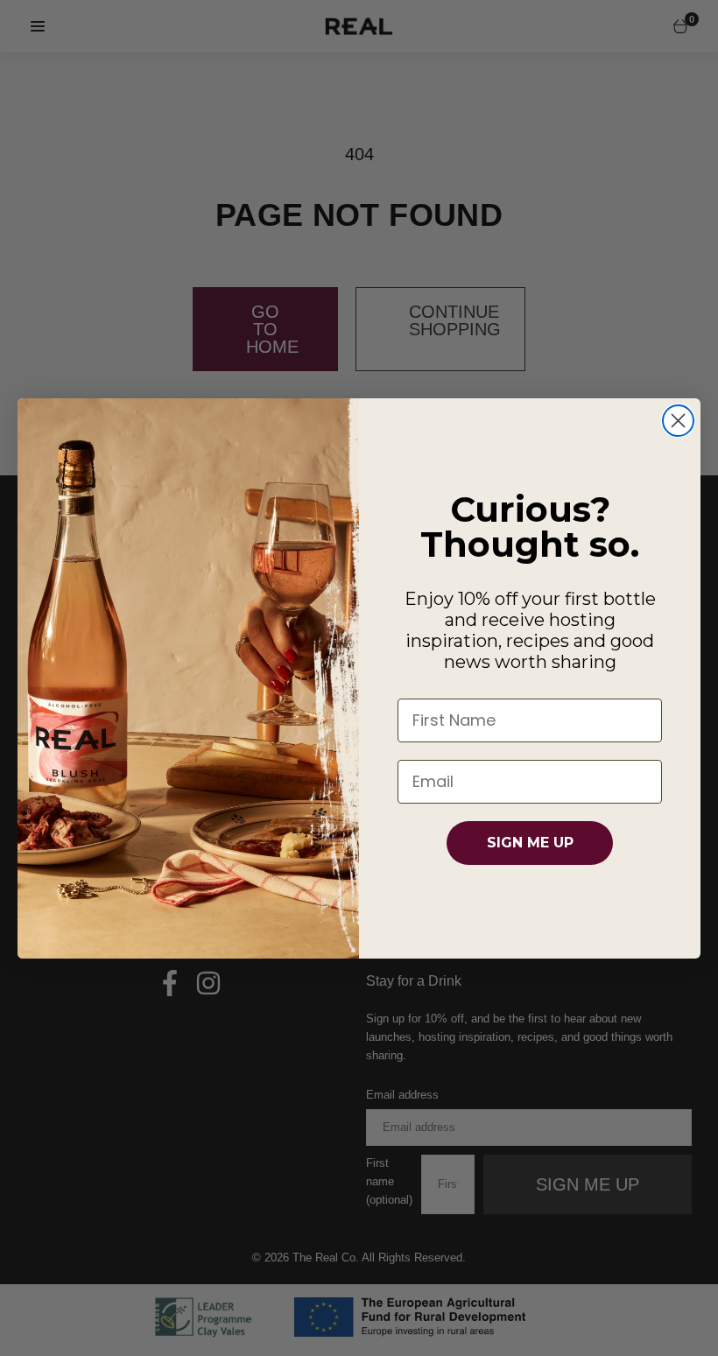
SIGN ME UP (530, 842)
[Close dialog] (678, 420)
